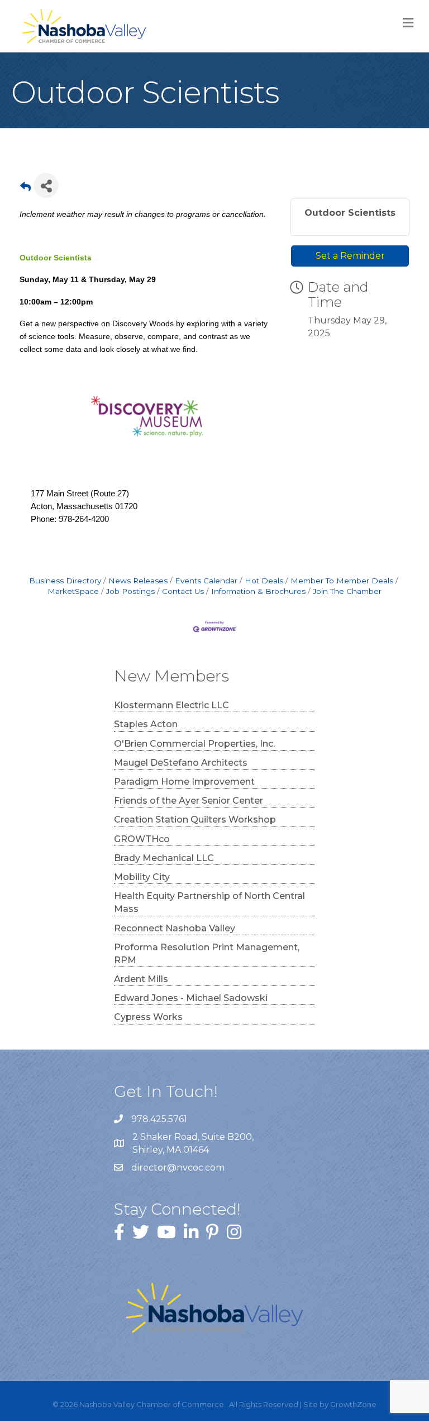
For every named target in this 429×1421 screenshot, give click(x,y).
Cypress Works (148, 1017)
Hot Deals (264, 580)
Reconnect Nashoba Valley (174, 928)
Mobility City (142, 877)
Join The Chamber (347, 591)
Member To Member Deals (341, 580)
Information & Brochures (258, 591)
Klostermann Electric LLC (171, 705)
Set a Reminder (350, 255)
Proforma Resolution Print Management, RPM (206, 953)
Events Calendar (206, 580)
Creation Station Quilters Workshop (195, 819)
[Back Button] (25, 189)
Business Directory (65, 580)
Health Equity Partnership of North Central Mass (209, 902)
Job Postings (130, 591)
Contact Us (183, 591)
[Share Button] (46, 185)
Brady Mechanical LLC (164, 858)
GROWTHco (142, 839)
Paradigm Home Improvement (184, 781)
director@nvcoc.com (178, 1167)
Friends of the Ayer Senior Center (188, 800)
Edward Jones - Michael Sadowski (191, 998)
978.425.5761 (159, 1119)
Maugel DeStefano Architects (180, 762)
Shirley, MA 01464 (194, 1143)
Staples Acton (146, 724)
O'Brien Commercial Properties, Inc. (194, 743)
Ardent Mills (141, 979)
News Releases (138, 580)
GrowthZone (353, 1404)
